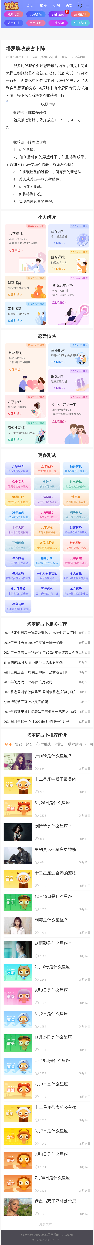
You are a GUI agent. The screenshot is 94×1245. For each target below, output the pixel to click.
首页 (30, 6)
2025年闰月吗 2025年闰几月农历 (47, 682)
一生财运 (58, 23)
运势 (56, 6)
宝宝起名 (36, 23)
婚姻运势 (58, 14)
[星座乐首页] (11, 5)
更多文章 (45, 1224)
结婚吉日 (80, 23)
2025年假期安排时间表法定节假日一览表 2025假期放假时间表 (47, 713)
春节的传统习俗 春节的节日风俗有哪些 (47, 662)
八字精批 (14, 23)
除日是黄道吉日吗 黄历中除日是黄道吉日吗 (47, 672)
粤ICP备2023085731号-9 (47, 1240)
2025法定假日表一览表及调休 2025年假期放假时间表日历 (47, 634)
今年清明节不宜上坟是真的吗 (47, 702)
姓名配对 (80, 14)
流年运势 (14, 14)
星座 (43, 6)
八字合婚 (36, 14)
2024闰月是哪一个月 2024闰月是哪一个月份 (47, 721)
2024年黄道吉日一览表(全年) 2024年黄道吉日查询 (47, 652)
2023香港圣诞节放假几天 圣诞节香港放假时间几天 (47, 693)
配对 (70, 6)
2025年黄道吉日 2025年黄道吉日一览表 (47, 643)
